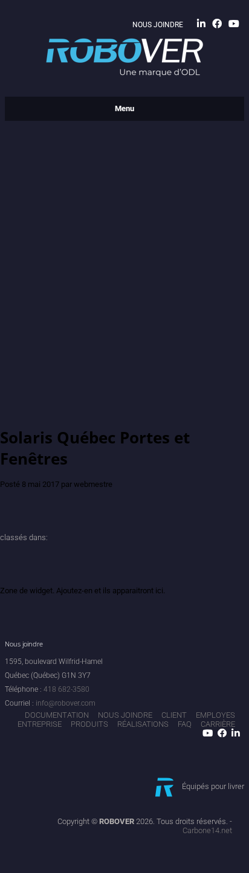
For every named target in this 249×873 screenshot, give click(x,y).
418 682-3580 (66, 689)
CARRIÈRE (218, 724)
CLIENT (174, 715)
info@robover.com (65, 703)
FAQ (185, 724)
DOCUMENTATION (57, 715)
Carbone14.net (207, 830)
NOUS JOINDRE (157, 25)
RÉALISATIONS (143, 724)
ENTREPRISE (40, 724)
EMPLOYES (215, 715)
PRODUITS (89, 724)
